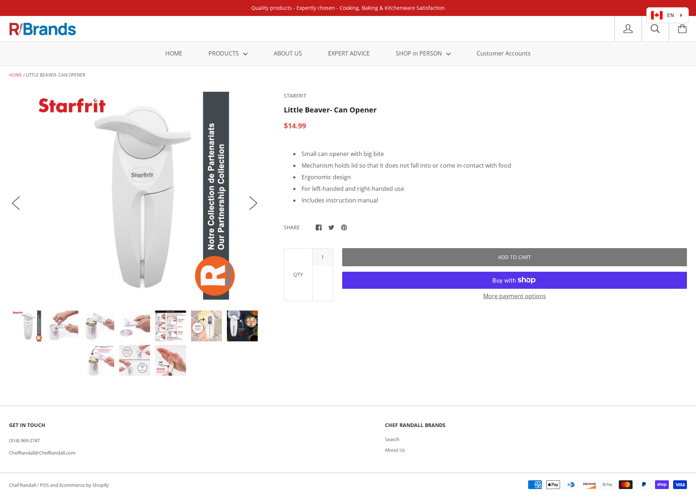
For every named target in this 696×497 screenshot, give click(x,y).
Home (15, 75)
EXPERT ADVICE (349, 53)
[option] (135, 196)
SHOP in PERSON (419, 53)
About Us (395, 450)
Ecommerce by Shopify (84, 485)
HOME (173, 53)
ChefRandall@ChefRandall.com (42, 452)
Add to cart (514, 257)
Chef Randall (23, 485)
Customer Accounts (504, 53)
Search (392, 439)
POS (44, 485)
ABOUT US (288, 53)
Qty (298, 274)
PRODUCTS (224, 53)
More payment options (514, 296)
